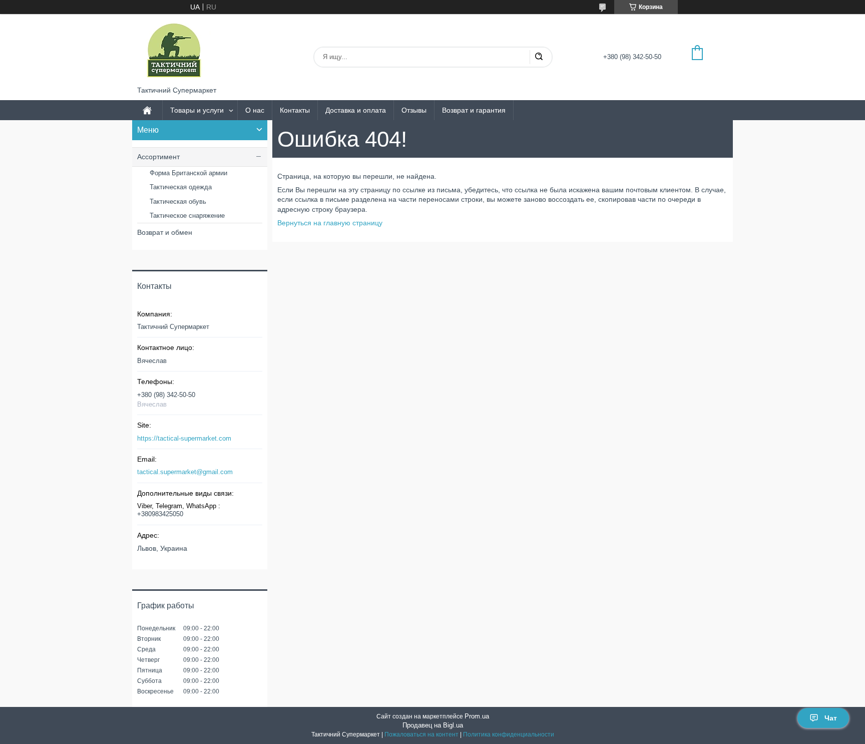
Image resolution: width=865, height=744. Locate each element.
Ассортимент (158, 157)
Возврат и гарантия (474, 110)
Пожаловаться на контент (421, 734)
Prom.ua (477, 716)
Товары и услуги (197, 110)
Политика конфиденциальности (508, 734)
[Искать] (539, 57)
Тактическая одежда (181, 187)
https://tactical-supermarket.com (184, 438)
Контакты (295, 110)
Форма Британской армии (188, 173)
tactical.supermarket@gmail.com (185, 472)
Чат (830, 718)
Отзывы (413, 110)
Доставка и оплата (355, 110)
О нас (254, 110)
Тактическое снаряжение (187, 215)
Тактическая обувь (178, 201)
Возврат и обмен (164, 232)
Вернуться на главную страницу (329, 223)
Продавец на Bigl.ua (432, 725)
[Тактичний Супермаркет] (174, 50)
